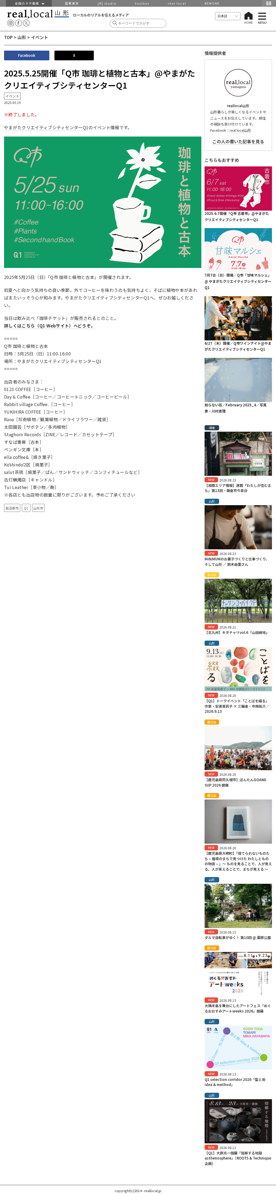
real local (177, 3)
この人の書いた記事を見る (238, 141)
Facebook (26, 55)
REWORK (212, 3)
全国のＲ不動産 (28, 3)
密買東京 (72, 3)
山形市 (38, 508)
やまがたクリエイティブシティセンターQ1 (46, 127)
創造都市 (12, 508)
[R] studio (107, 3)
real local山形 (240, 130)
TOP (8, 37)
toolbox (142, 3)
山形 (22, 37)
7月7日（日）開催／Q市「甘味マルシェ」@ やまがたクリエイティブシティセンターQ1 (238, 281)
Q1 (26, 508)
